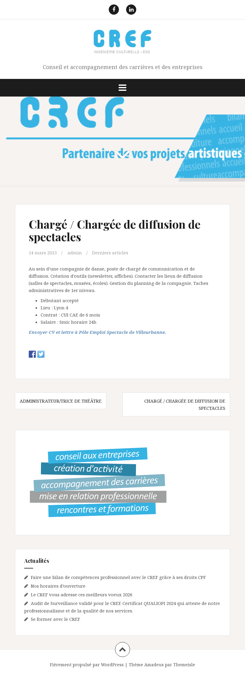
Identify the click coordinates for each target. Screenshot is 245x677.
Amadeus (154, 664)
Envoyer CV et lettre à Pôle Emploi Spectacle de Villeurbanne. (97, 332)
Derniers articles (110, 253)
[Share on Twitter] (41, 354)
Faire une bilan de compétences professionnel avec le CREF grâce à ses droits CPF (118, 577)
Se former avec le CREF (55, 619)
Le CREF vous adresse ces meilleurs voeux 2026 (81, 594)
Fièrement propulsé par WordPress (87, 664)
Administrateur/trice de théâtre (61, 401)
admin (75, 253)
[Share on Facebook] (32, 354)
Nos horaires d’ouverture (58, 586)
